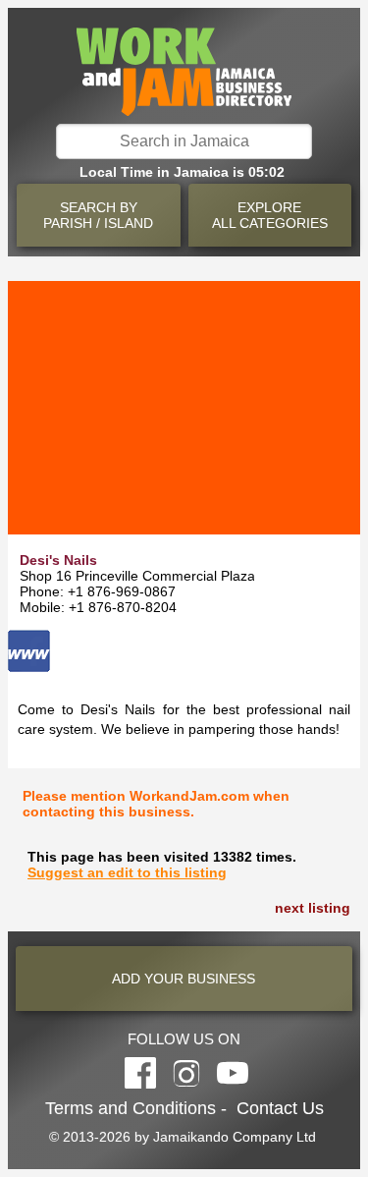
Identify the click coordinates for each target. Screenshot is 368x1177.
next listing (312, 908)
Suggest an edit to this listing (127, 872)
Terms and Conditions (130, 1108)
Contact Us (280, 1108)
